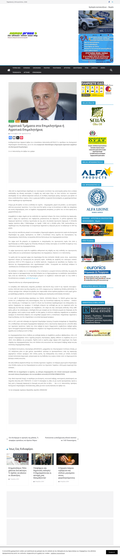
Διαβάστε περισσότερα (58, 553)
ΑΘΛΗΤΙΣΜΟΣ (77, 68)
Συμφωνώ (112, 552)
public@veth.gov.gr (32, 278)
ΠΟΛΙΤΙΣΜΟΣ (57, 68)
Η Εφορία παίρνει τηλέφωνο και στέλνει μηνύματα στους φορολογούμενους (66, 473)
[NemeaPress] (9, 70)
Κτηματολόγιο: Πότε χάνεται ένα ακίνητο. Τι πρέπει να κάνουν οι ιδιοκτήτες (17, 472)
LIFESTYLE (94, 68)
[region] (60, 551)
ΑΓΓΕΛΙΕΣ (27, 72)
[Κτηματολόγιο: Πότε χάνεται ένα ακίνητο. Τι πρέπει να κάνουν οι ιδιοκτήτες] (18, 455)
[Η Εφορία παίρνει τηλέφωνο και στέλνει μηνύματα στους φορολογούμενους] (67, 455)
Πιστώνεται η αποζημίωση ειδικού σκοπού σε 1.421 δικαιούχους (60, 439)
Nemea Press (27, 133)
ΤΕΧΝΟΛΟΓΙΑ (17, 72)
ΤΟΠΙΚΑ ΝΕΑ (16, 68)
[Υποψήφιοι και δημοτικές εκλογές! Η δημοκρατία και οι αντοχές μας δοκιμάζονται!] (43, 455)
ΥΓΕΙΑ (86, 68)
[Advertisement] (42, 170)
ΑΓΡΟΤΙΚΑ (67, 68)
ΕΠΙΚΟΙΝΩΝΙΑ (37, 72)
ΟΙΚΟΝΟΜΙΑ (37, 68)
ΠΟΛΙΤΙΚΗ (47, 68)
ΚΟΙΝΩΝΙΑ (26, 68)
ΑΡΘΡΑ (103, 68)
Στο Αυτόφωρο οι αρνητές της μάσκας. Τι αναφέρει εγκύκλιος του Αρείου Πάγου (23, 439)
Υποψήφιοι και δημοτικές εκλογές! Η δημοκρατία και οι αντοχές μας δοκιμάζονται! (42, 473)
